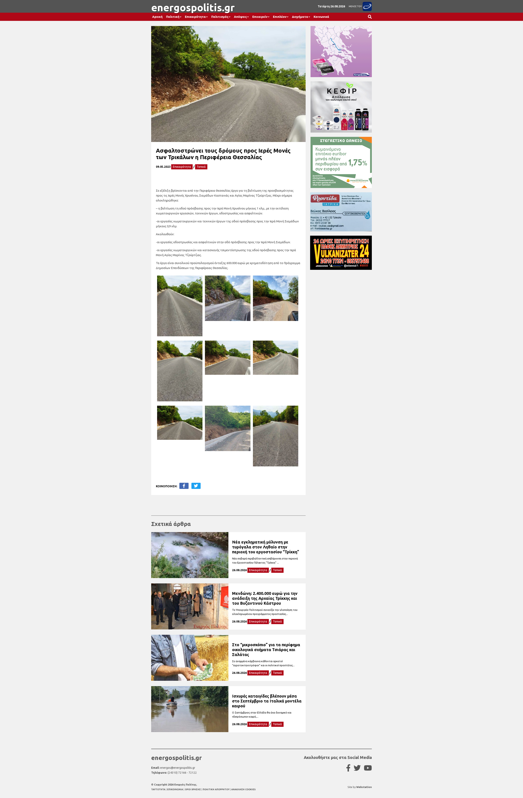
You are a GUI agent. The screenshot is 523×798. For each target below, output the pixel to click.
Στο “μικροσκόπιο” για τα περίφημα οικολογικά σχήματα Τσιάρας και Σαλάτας (266, 649)
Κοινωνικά (321, 16)
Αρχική (157, 16)
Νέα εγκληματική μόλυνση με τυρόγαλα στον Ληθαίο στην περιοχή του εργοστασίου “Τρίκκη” (265, 547)
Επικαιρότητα (195, 16)
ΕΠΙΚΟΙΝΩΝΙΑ (175, 789)
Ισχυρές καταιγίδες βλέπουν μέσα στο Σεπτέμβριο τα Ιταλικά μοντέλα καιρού (267, 701)
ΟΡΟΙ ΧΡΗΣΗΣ (193, 789)
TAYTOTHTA (158, 789)
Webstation (364, 787)
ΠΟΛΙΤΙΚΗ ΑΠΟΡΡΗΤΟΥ (216, 789)
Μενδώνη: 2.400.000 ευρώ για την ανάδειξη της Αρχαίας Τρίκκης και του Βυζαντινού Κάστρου (264, 598)
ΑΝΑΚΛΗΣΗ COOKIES (243, 789)
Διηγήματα (300, 16)
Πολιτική (172, 16)
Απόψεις (240, 16)
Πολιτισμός (219, 16)
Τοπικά (201, 166)
